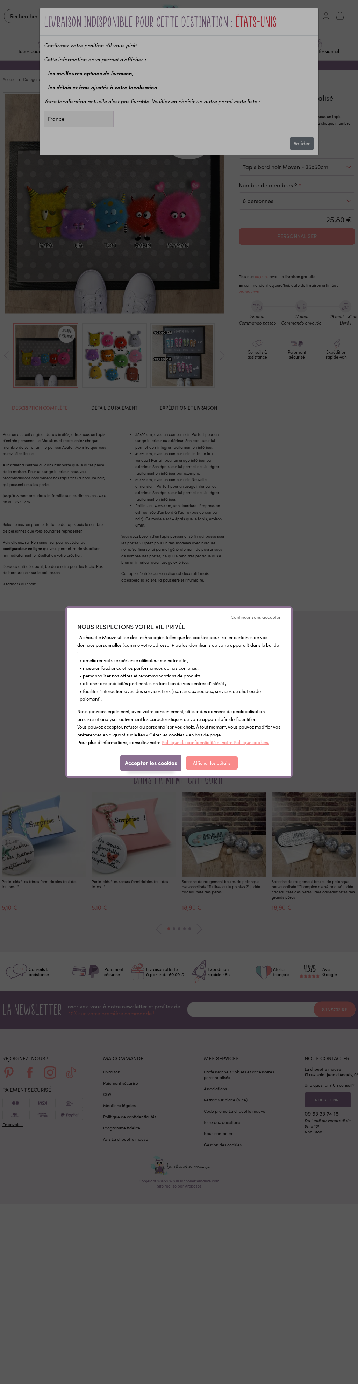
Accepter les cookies (151, 762)
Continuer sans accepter (256, 617)
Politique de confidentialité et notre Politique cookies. (215, 742)
